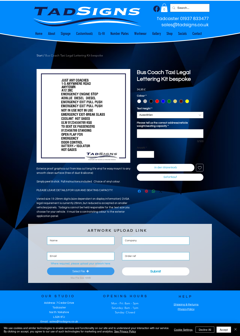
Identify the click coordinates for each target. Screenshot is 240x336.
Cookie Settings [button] (183, 330)
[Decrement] (139, 154)
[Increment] (151, 154)
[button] (164, 8)
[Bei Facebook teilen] (139, 191)
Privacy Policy (186, 309)
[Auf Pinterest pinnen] (146, 191)
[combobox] (170, 115)
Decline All (205, 330)
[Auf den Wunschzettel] (200, 168)
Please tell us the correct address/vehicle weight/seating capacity (162, 124)
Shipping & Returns (186, 304)
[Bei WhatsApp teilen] (153, 191)
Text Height (144, 108)
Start (40, 55)
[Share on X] (160, 191)
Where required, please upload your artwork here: (81, 263)
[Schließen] (235, 329)
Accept (224, 330)
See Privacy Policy (125, 331)
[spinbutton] (145, 154)
